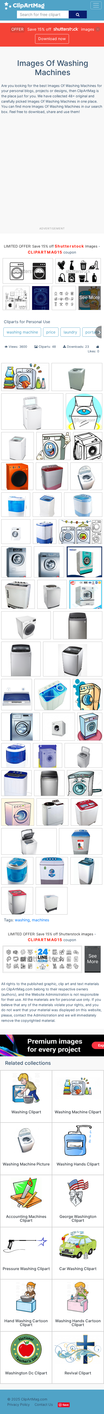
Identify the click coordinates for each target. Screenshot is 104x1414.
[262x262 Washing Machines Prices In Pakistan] (52, 873)
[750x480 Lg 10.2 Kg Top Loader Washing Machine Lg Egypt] (77, 379)
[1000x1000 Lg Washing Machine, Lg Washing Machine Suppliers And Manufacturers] (52, 697)
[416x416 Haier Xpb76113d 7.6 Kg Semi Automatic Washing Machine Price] (18, 596)
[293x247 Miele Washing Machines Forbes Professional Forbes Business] (20, 729)
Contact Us (44, 1404)
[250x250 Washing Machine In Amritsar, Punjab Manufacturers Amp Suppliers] (86, 814)
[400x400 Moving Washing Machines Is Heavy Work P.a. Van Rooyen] (59, 729)
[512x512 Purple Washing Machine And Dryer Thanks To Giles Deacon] (47, 757)
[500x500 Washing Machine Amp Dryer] (52, 814)
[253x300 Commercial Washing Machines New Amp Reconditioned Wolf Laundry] (49, 564)
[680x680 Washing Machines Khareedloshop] (86, 873)
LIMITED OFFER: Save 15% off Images (50, 246)
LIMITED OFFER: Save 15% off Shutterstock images (50, 934)
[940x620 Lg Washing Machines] (72, 661)
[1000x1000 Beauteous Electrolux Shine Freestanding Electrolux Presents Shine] (15, 507)
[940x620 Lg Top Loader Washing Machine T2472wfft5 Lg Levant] (77, 627)
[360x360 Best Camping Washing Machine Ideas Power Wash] (47, 507)
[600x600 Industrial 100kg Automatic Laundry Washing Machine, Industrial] (85, 596)
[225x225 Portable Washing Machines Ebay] (15, 757)
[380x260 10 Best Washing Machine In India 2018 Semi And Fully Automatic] (25, 379)
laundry (70, 332)
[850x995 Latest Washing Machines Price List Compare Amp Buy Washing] (16, 696)
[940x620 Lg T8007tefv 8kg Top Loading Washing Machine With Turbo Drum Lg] (32, 414)
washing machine (22, 332)
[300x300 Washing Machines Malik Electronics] (17, 903)
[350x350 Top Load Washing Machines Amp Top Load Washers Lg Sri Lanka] (49, 785)
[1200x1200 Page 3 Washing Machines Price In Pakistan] (17, 448)
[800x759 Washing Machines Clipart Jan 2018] (53, 448)
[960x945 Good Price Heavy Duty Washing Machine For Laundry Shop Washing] (84, 564)
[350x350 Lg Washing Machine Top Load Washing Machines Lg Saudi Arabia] (20, 661)
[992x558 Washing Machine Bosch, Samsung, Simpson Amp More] (28, 843)
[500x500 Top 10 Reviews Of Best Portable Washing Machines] (16, 785)
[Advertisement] (52, 172)
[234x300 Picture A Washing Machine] (90, 728)
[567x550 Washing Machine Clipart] (17, 814)
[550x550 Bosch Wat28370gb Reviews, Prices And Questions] (15, 533)
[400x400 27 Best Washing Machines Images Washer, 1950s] (86, 478)
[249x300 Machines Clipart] (87, 696)
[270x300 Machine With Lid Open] (84, 414)
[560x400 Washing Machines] (80, 843)
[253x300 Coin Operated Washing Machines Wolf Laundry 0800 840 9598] (16, 564)
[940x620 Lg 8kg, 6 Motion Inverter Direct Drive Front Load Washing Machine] (26, 627)
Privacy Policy (18, 1404)
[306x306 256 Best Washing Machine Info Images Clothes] (52, 478)
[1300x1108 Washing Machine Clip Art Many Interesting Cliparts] (84, 785)
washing (22, 919)
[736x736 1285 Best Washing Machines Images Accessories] (17, 478)
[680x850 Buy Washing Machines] (44, 533)
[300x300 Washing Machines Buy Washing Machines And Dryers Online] (17, 873)
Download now (52, 38)
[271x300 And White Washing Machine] (87, 448)
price (50, 332)
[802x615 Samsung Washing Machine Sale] (83, 757)
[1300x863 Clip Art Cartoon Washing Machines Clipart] (80, 533)
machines (40, 919)
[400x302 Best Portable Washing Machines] (83, 507)
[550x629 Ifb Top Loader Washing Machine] (52, 596)
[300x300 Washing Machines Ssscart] (51, 903)
